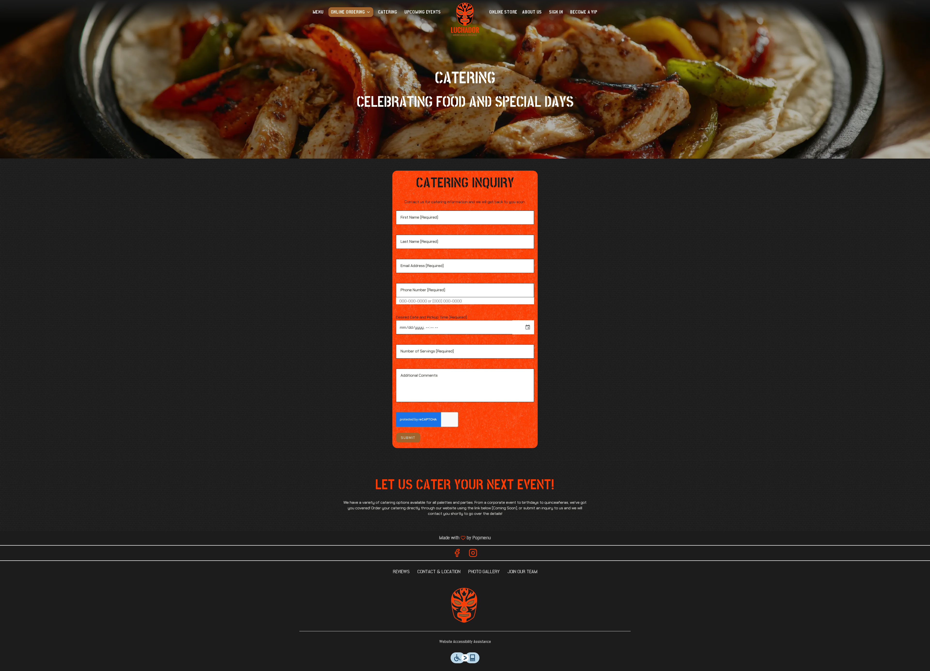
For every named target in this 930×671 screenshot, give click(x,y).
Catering (387, 12)
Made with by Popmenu (247, 537)
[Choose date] (528, 327)
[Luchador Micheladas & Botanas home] (465, 19)
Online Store (503, 12)
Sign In (556, 12)
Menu (318, 12)
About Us (532, 12)
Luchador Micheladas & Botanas (465, 605)
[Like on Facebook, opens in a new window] (457, 554)
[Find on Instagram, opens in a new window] (473, 554)
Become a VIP (583, 12)
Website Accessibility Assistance (465, 641)
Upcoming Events (422, 12)
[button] (350, 12)
